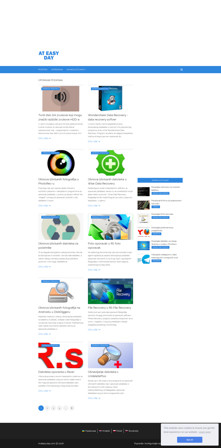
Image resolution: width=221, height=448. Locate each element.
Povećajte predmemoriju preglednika (162, 229)
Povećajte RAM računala (162, 214)
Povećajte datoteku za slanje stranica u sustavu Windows (163, 242)
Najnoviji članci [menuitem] (75, 69)
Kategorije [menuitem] (57, 69)
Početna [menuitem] (43, 69)
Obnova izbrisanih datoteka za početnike (58, 245)
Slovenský (133, 431)
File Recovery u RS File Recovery (109, 307)
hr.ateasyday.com (46, 443)
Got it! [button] (190, 440)
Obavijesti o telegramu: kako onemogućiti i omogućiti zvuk (164, 256)
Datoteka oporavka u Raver (56, 371)
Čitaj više (43, 138)
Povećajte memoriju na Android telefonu (165, 188)
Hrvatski (106, 431)
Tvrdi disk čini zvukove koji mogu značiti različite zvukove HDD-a (60, 117)
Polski (119, 431)
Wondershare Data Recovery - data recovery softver (108, 117)
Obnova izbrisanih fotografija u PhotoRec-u (58, 181)
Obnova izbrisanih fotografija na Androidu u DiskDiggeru (59, 310)
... (65, 408)
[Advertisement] (110, 22)
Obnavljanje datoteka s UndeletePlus (103, 374)
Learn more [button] (205, 432)
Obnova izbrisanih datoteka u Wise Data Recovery (107, 181)
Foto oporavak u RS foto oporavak (104, 245)
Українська (90, 431)
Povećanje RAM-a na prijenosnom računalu (166, 202)
